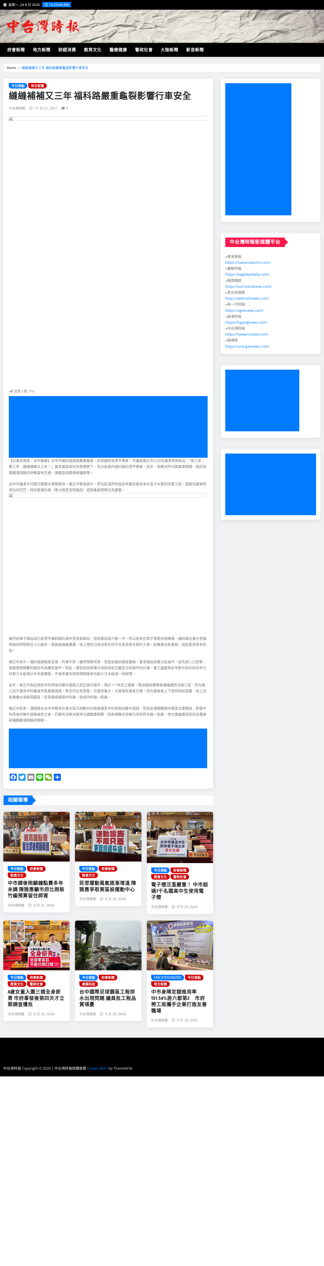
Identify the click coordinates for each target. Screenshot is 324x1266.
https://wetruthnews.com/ (247, 298)
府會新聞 (16, 50)
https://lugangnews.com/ (246, 322)
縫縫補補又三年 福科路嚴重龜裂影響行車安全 (55, 67)
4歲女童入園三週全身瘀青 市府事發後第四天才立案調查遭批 (36, 998)
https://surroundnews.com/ (248, 286)
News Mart (99, 1068)
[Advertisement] (110, 427)
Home (11, 67)
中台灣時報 (17, 108)
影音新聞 (195, 50)
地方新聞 (41, 50)
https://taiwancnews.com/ (246, 334)
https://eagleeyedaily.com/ (247, 274)
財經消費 (67, 50)
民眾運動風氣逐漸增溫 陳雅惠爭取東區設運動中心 (107, 886)
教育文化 (93, 50)
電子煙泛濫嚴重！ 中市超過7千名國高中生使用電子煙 (179, 891)
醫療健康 (118, 50)
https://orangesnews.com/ (247, 346)
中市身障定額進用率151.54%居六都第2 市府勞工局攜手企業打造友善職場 (179, 1001)
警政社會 (144, 50)
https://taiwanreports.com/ (248, 262)
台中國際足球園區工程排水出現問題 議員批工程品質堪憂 (107, 998)
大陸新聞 (169, 50)
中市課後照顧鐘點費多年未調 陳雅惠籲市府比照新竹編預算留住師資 (36, 890)
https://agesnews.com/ (244, 310)
